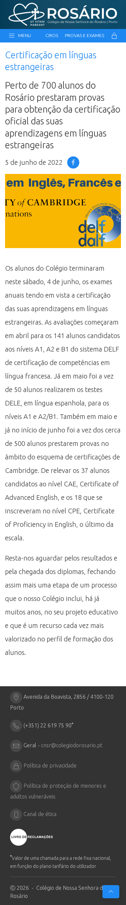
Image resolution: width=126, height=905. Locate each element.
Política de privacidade (50, 766)
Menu (23, 35)
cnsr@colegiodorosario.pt (71, 746)
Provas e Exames (84, 35)
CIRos (51, 35)
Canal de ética (40, 814)
